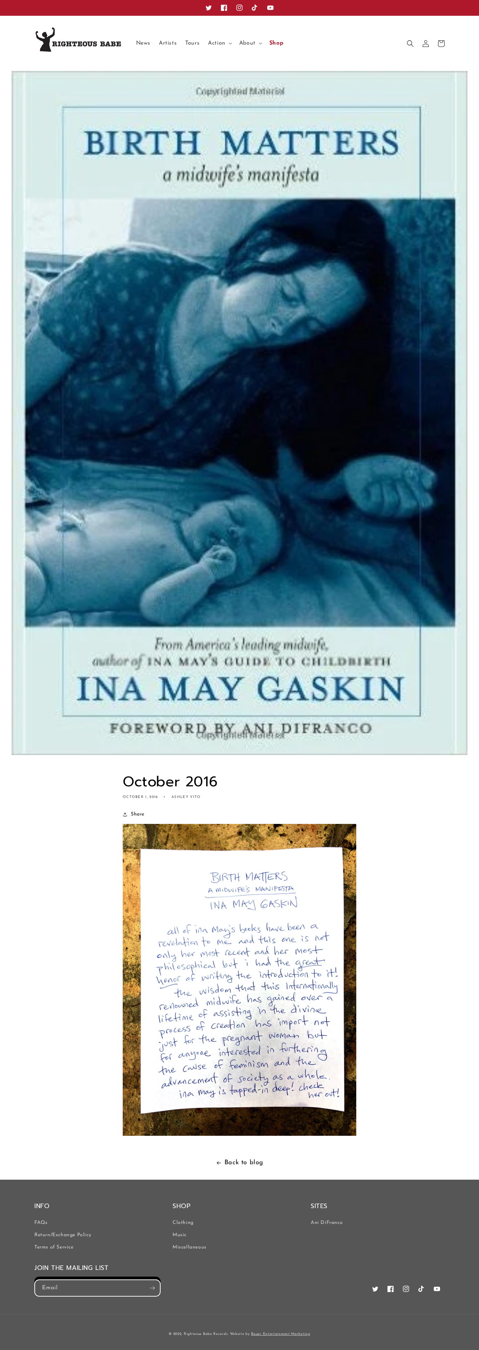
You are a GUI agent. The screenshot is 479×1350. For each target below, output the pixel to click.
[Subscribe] (152, 1288)
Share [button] (137, 814)
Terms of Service (54, 1247)
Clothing (183, 1222)
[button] (219, 43)
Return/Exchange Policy (62, 1235)
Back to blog (243, 1163)
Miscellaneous (190, 1247)
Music (180, 1235)
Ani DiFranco (327, 1222)
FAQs (40, 1222)
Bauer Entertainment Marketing (280, 1334)
